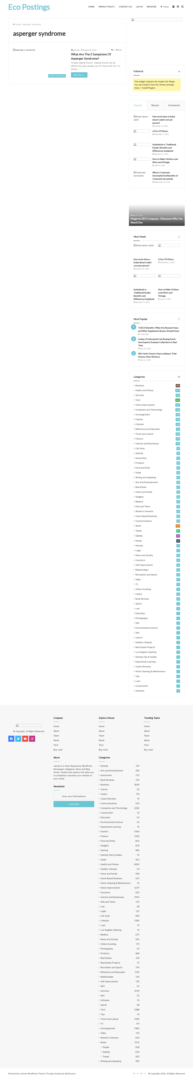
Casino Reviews (143, 666)
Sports (138, 603)
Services (139, 395)
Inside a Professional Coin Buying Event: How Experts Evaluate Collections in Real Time (157, 342)
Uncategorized (142, 414)
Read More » (79, 75)
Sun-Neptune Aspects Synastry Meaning (154, 222)
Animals (139, 545)
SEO (137, 623)
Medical (139, 501)
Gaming (139, 453)
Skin (137, 632)
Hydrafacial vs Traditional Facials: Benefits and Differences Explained (164, 147)
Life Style (140, 448)
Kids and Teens (142, 506)
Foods (138, 540)
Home (91, 6)
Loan (137, 681)
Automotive (141, 458)
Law (137, 608)
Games (138, 535)
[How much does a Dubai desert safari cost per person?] (142, 120)
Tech (137, 400)
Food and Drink (142, 468)
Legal (138, 550)
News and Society (144, 555)
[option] (157, 209)
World (138, 526)
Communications (143, 521)
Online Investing (143, 589)
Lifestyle (139, 424)
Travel (138, 530)
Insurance (140, 560)
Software (139, 691)
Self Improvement (144, 565)
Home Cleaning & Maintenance (150, 671)
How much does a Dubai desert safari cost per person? (163, 119)
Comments (174, 105)
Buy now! (58, 750)
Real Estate (140, 487)
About (56, 731)
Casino (138, 594)
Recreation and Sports (146, 574)
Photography (141, 618)
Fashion (139, 419)
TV (136, 584)
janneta (76, 50)
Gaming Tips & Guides (146, 657)
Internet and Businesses (147, 443)
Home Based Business (146, 516)
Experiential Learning (145, 662)
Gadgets (139, 497)
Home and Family (143, 492)
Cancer (138, 637)
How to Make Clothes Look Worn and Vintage (168, 292)
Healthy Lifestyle (143, 642)
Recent (155, 105)
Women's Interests (144, 511)
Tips (137, 676)
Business (139, 385)
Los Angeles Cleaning (145, 652)
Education (140, 613)
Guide (138, 472)
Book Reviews (142, 599)
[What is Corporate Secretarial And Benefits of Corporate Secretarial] (142, 176)
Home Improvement (145, 405)
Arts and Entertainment (146, 482)
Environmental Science (146, 628)
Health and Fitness (144, 390)
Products (139, 463)
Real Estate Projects (145, 647)
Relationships (141, 570)
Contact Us (125, 6)
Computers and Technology (148, 409)
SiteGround (70, 1073)
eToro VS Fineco (160, 131)
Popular (138, 105)
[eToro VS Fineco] (142, 135)
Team (56, 735)
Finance (139, 439)
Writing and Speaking (145, 477)
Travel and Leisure (144, 434)
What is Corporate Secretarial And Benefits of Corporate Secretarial (165, 175)
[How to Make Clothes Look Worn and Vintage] (142, 163)
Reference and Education (147, 429)
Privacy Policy (107, 6)
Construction (141, 686)
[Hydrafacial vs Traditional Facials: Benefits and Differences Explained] (142, 148)
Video (138, 579)
